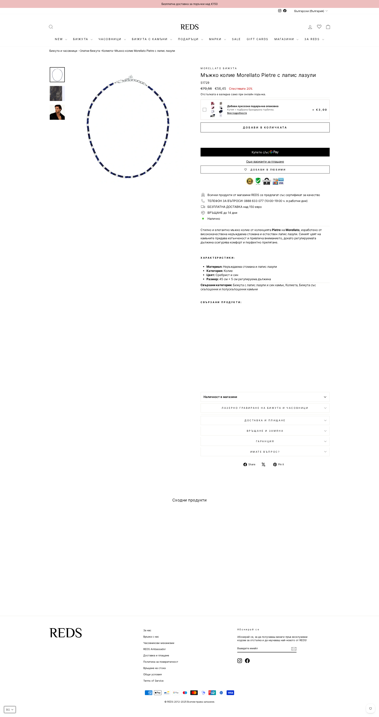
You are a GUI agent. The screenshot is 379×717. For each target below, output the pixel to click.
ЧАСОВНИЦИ (111, 39)
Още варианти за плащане (265, 161)
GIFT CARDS (257, 39)
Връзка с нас (151, 636)
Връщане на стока (154, 668)
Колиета (107, 50)
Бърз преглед (82, 575)
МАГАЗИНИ (285, 39)
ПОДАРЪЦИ (189, 39)
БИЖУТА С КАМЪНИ (150, 39)
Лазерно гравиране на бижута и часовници (265, 407)
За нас (147, 630)
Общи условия (152, 674)
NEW (59, 39)
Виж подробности (237, 113)
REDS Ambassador (154, 649)
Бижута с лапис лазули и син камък (258, 285)
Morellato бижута (219, 68)
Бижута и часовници (63, 50)
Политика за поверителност (160, 661)
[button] (10, 709)
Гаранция (265, 441)
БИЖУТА (81, 39)
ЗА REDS (312, 39)
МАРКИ (216, 39)
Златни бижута (90, 50)
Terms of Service (153, 680)
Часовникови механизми (158, 643)
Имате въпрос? (265, 451)
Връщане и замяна (265, 430)
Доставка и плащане (156, 655)
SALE (236, 39)
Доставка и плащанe (265, 420)
